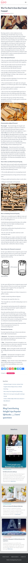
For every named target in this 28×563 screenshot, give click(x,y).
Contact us (23, 556)
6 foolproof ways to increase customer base (13, 384)
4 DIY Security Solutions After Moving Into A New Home (13, 506)
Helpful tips (8, 411)
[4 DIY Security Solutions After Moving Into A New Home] (14, 493)
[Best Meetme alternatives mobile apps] (14, 451)
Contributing (13, 408)
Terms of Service (14, 556)
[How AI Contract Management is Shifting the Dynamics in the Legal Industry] (14, 526)
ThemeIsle (19, 559)
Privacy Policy (5, 556)
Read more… (13, 481)
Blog (5, 408)
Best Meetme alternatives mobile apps (10, 472)
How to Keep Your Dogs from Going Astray (13, 391)
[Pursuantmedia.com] (4, 2)
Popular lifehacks (10, 373)
